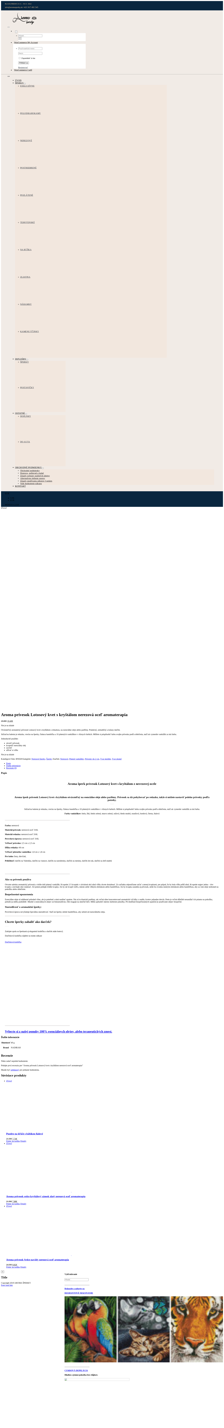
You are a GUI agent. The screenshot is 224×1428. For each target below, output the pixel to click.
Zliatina (25, 277)
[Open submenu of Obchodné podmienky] (43, 468)
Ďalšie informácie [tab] (13, 766)
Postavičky (27, 387)
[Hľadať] (14, 31)
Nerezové (26, 140)
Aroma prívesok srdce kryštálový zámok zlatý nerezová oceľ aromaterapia (45, 1196)
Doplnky (25, 416)
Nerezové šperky (38, 759)
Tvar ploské (117, 759)
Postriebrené (28, 168)
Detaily (23, 1141)
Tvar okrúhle (105, 759)
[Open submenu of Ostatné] (26, 414)
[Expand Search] (16, 31)
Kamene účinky (29, 331)
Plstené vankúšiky (76, 759)
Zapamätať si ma (28, 58)
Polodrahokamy (30, 113)
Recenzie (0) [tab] (11, 768)
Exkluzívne (27, 86)
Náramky (26, 304)
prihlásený (15, 1070)
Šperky (24, 362)
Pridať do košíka (13, 1141)
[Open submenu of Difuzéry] (27, 359)
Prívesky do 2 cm (92, 759)
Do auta (25, 442)
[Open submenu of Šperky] (25, 83)
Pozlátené (26, 195)
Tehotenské (27, 222)
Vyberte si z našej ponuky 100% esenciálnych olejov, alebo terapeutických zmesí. (58, 1031)
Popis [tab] (8, 763)
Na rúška (26, 250)
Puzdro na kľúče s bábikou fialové (24, 1133)
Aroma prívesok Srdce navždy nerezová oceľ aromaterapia (37, 1259)
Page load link (7, 1285)
